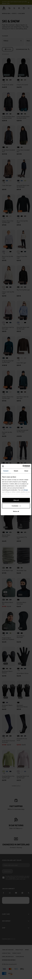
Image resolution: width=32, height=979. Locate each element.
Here (8, 494)
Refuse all (16, 511)
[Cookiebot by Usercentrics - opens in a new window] (23, 466)
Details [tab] (16, 471)
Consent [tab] (5, 471)
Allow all (16, 500)
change (25, 490)
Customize (15, 505)
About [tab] (26, 471)
